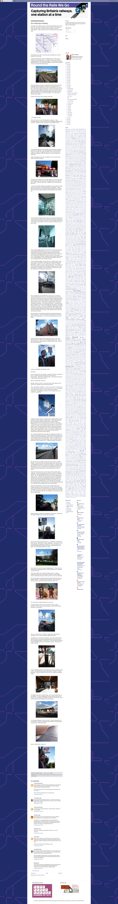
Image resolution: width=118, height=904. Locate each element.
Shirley (85, 420)
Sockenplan (67, 427)
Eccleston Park (74, 230)
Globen (71, 252)
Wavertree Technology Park (74, 476)
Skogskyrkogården (76, 424)
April (69, 111)
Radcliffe (84, 390)
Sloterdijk (66, 425)
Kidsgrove (79, 296)
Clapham (68, 202)
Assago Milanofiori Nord (76, 147)
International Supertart (70, 289)
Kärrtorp (84, 294)
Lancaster (74, 304)
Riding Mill (84, 398)
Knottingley (67, 302)
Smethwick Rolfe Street (69, 426)
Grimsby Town (83, 258)
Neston (81, 354)
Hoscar (73, 283)
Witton (79, 489)
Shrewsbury (71, 421)
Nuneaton (84, 367)
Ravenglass (67, 394)
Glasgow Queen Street (69, 251)
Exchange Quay (76, 236)
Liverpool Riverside (75, 316)
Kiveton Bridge (72, 301)
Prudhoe (80, 389)
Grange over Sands (78, 254)
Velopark (80, 468)
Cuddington (73, 214)
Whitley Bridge (77, 484)
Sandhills (76, 411)
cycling (69, 215)
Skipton (71, 424)
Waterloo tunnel (83, 475)
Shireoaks (81, 420)
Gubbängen (75, 259)
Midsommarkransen (68, 343)
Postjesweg (75, 387)
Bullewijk (84, 185)
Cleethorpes (80, 202)
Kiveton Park (78, 301)
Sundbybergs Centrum (78, 444)
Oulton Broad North (82, 373)
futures (74, 245)
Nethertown (84, 354)
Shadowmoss (70, 418)
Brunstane (76, 184)
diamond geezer (80, 589)
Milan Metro (77, 344)
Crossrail (81, 213)
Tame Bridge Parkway (68, 448)
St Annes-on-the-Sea (70, 433)
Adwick (79, 133)
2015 (68, 82)
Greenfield (71, 258)
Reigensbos (78, 397)
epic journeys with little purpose (75, 233)
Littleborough (84, 312)
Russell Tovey (80, 406)
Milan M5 (73, 344)
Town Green (71, 459)
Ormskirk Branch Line (69, 372)
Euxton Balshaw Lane (69, 236)
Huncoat (72, 285)
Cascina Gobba (67, 194)
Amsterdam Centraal (68, 139)
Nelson (78, 354)
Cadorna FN (84, 190)
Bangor (75, 151)
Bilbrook (84, 161)
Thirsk (72, 455)
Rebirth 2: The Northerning (72, 93)
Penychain (79, 380)
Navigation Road (74, 354)
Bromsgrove (71, 183)
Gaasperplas (79, 245)
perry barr (84, 380)
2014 (68, 83)
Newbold (66, 358)
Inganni (85, 288)
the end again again (71, 453)
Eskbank (68, 235)
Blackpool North (68, 168)
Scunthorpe (72, 413)
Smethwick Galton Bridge (81, 425)
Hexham (84, 277)
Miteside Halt (84, 345)
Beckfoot (84, 155)
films (79, 239)
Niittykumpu (81, 360)
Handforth (67, 267)
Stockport (80, 440)
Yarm (80, 496)
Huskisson (67, 286)
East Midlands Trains (77, 229)
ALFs (72, 136)
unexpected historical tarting (71, 465)
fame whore (83, 237)
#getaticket (67, 129)
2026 (68, 64)
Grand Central (72, 254)
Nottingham (70, 367)
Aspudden (81, 146)
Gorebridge (82, 253)
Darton (82, 217)
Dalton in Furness (83, 215)
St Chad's (78, 433)
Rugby (71, 405)
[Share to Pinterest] (52, 773)
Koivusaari (76, 302)
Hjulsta (85, 278)
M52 (78, 325)
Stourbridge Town (71, 442)
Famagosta (78, 237)
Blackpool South (71, 169)
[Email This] (47, 773)
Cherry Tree (84, 198)
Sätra (71, 412)
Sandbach (73, 411)
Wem (78, 478)
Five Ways (82, 240)
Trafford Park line (73, 460)
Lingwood (84, 311)
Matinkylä (72, 334)
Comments (69, 32)
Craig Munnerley (68, 210)
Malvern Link (75, 327)
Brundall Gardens (71, 184)
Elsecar (82, 231)
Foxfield (73, 243)
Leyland (71, 310)
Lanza (82, 305)
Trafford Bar (84, 459)
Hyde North (44, 774)
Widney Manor (79, 485)
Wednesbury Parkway (82, 477)
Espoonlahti (75, 235)
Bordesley (81, 175)
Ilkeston (72, 288)
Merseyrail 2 (83, 337)
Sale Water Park (69, 409)
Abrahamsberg (79, 131)
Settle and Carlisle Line (69, 417)
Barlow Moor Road (76, 152)
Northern (84, 363)
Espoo (71, 235)
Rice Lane (80, 398)
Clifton (83, 202)
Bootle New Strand (74, 174)
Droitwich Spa (83, 224)
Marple (66, 333)
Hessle (76, 277)
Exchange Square (83, 236)
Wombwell (76, 490)
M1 (72, 325)
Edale (78, 230)
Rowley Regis (84, 404)
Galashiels (78, 246)
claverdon (71, 202)
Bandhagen (71, 151)
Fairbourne (71, 237)
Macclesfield (72, 326)
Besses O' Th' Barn (78, 160)
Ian (70, 288)
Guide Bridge (80, 259)
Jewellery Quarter (81, 293)
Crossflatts (78, 213)
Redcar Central (68, 396)
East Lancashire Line (69, 229)
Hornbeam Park (68, 282)
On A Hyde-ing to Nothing (72, 99)
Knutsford (71, 302)
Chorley (79, 200)
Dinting (79, 222)
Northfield (75, 366)
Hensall (66, 277)
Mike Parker (75, 343)
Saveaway (74, 412)
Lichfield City (77, 310)
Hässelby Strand (78, 269)
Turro (85, 461)
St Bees (75, 433)
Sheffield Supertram (68, 419)
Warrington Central (77, 474)
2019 (68, 75)
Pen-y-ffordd (84, 378)
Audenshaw (71, 148)
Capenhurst (67, 193)
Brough (82, 183)
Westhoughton (74, 482)
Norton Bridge (83, 366)
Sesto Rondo (81, 416)
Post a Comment (36, 870)
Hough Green (80, 283)
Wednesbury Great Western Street (71, 477)
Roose (72, 403)
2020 (68, 74)
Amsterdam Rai (74, 139)
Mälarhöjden (67, 327)
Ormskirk (84, 371)
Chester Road (71, 199)
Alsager (66, 137)
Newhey (81, 358)
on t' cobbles (80, 371)
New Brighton (67, 355)
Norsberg (84, 361)
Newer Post (33, 873)
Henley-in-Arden (83, 276)
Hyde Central (39, 774)
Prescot (78, 388)
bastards (82, 154)
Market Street (84, 332)
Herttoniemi (73, 277)
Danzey (81, 216)
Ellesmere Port (78, 231)
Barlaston (71, 152)
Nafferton (74, 353)
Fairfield (75, 237)
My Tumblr (68, 503)
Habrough (80, 260)
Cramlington (74, 210)
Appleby (84, 141)
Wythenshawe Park (71, 496)
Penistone (70, 379)
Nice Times (70, 96)
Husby (85, 285)
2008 (68, 122)
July (68, 106)
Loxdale (70, 324)
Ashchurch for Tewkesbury (78, 144)
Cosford (85, 208)
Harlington (70, 268)
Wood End (80, 490)
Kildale (83, 296)
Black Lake (76, 167)
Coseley (81, 208)
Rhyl (73, 398)
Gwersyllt (71, 260)
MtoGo (80, 351)
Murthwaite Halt (72, 352)
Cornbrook (70, 208)
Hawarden (80, 270)
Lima (75, 311)
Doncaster (70, 223)
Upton (77, 466)
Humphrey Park (68, 285)
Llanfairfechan (83, 318)
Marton (85, 333)
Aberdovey (73, 130)
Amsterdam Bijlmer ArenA (81, 138)
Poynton (84, 387)
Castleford (72, 194)
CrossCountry (73, 213)
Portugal (81, 386)
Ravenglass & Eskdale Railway (75, 394)
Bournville (67, 176)
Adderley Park (83, 132)
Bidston (78, 161)
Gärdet (73, 247)
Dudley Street (84, 225)
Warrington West (83, 474)
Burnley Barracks (83, 186)
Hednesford (70, 274)
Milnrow (68, 345)
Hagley (72, 262)
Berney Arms (73, 159)
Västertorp (71, 468)
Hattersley (74, 270)
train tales (78, 460)
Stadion (77, 435)
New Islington (80, 355)
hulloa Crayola (83, 284)
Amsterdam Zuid (79, 139)
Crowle (66, 214)
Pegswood (76, 378)
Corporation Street (76, 208)
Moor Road (82, 346)
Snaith (81, 426)
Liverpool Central (78, 313)
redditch (66, 397)
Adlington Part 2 (71, 133)
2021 (68, 72)
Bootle (69, 174)
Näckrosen (71, 353)
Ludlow (73, 324)
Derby (69, 221)
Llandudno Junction (75, 318)
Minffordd (77, 345)
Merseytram (84, 338)
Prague (66, 388)
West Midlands (79, 23)
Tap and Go (78, 448)
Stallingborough (67, 436)
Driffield (78, 224)
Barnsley (66, 153)
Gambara (82, 246)
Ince (77, 288)
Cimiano (83, 201)
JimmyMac (36, 815)
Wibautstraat (67, 485)
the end (81, 452)
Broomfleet (79, 183)
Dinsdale (76, 222)
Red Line (76, 395)
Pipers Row (77, 382)
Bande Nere (67, 151)
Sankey (69, 412)
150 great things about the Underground (80, 574)
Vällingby (75, 467)
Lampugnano (71, 304)
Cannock (81, 192)
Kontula (80, 302)
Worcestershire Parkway (69, 493)
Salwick (81, 410)
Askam (76, 146)
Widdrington (72, 485)
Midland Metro (83, 342)
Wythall (66, 496)
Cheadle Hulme (69, 198)
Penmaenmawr (83, 379)
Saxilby (77, 412)
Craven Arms (78, 210)
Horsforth (76, 282)
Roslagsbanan (67, 404)
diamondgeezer (80, 221)
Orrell (80, 372)
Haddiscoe (84, 260)
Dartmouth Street (78, 217)
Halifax (66, 263)
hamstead (84, 266)
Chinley (76, 200)
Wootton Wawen (78, 492)
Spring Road (76, 432)
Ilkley (75, 288)
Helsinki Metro (71, 276)
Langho (82, 304)
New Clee (71, 355)
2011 (68, 117)
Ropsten (74, 403)
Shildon (69, 420)
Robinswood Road (71, 401)
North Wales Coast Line (79, 362)
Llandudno (67, 318)
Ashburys (72, 144)
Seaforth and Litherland (82, 413)
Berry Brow (77, 159)
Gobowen (78, 252)
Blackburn (80, 167)
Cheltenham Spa (79, 198)
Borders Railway (76, 175)
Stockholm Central (77, 439)
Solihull (77, 427)
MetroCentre (79, 339)
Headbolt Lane (79, 271)
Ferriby (66, 239)
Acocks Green (73, 132)
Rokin (80, 402)
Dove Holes (84, 223)
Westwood (78, 482)
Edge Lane (84, 230)
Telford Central (81, 449)
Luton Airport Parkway (80, 324)
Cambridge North (74, 192)
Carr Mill (82, 193)
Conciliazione (67, 206)
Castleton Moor (79, 194)
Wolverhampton (83, 489)
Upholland (67, 466)
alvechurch (76, 137)
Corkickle (66, 208)
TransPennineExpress (69, 461)
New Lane (84, 355)
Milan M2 (84, 343)
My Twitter (68, 502)
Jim (85, 293)
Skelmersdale (67, 424)
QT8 (71, 390)
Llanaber (71, 317)
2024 (68, 67)
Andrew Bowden (37, 783)
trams (85, 460)
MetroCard (74, 339)
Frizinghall (67, 244)
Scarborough (81, 412)
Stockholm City (83, 439)
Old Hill (70, 370)
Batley (85, 154)
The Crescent (78, 452)
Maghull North (83, 326)
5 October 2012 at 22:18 (38, 868)
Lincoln (77, 311)
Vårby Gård (67, 468)
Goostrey (78, 253)
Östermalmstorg (67, 373)
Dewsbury (74, 221)
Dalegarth (75, 215)
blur (70, 172)
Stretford (84, 443)
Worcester (84, 492)
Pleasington (81, 382)
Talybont (84, 447)
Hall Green (70, 263)
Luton (75, 324)
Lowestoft (67, 324)
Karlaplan (81, 294)
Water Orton (76, 475)
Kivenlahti (67, 301)
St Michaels (77, 434)
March (69, 112)
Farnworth (67, 238)
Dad (78, 513)
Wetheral (82, 482)
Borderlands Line (69, 175)
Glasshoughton (83, 251)
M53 (80, 325)
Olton (76, 371)
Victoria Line (73, 469)
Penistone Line (74, 379)
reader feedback (71, 395)
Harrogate (77, 268)
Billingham (67, 162)
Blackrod (84, 169)
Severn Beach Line (83, 417)
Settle (85, 416)
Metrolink (84, 339)
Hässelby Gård (72, 269)
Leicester (77, 309)
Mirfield (80, 345)
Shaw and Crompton (76, 418)
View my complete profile (76, 59)
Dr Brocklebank (73, 224)
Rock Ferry (76, 402)
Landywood (78, 304)
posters (71, 387)
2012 (68, 87)
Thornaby (79, 455)
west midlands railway (79, 481)
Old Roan (72, 370)
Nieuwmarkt (76, 360)
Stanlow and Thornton (78, 436)
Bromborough (71, 182)
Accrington (84, 131)
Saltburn (71, 410)
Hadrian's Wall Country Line (78, 261)
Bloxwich (71, 171)
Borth (85, 175)
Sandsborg (80, 411)
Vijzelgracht (82, 469)
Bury (69, 190)
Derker (72, 221)
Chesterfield (67, 200)
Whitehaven (71, 484)
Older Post (60, 873)
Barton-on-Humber (77, 154)
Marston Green (76, 333)
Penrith (73, 380)
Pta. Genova (84, 389)
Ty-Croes (71, 462)
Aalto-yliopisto (69, 130)
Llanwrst (69, 320)
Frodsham (70, 244)
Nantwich (77, 353)
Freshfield (79, 243)
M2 (73, 325)
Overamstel (74, 374)
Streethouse (81, 443)
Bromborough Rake (77, 182)
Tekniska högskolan (71, 449)
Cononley (84, 206)
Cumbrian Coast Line (79, 214)
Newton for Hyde (70, 359)
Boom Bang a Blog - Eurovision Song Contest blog (81, 563)
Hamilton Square (82, 265)
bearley (78, 155)
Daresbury (84, 216)
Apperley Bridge (80, 141)
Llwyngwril (73, 320)
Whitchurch (84, 483)
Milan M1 (81, 343)
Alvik (79, 137)
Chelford (74, 198)
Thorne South (67, 456)
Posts (68, 29)
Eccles (70, 230)
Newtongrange (71, 360)
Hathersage (71, 270)
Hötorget (76, 283)
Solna (80, 427)
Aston (81, 147)
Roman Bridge (83, 402)
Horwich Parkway (68, 283)
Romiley (66, 403)
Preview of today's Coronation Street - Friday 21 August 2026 (81, 507)
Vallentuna (70, 467)
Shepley (78, 419)
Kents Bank (67, 296)
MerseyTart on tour (76, 338)
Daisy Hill (71, 215)
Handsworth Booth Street (73, 267)
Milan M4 (70, 344)
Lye (68, 325)
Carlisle (76, 193)
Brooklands (75, 183)
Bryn (85, 184)
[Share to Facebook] (51, 773)
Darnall (74, 217)
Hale (81, 262)
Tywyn (73, 463)
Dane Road (77, 216)
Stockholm (71, 439)
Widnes (75, 485)
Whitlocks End (83, 484)
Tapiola (81, 448)
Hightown (72, 278)
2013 (68, 85)
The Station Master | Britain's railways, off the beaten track (81, 547)
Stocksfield (84, 440)
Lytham (70, 325)
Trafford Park (67, 460)
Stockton (70, 441)
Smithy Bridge (76, 426)
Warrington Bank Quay (69, 474)
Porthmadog (71, 386)
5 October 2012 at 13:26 (38, 811)
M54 (82, 325)
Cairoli (73, 191)
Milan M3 (66, 344)
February (69, 114)
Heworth (81, 277)
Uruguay (66, 467)
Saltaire (69, 410)
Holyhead (70, 281)
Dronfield (66, 225)
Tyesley (74, 462)
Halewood (84, 262)
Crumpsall (69, 214)
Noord (85, 360)
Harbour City (84, 267)
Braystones (67, 178)
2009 (68, 121)
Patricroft (66, 378)
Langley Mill (70, 305)
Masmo (70, 334)
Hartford (81, 268)
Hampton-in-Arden (79, 266)
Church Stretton (79, 201)
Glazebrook (67, 252)
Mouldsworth (70, 351)
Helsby (66, 275)
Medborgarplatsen (83, 334)
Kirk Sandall (82, 297)
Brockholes (67, 182)
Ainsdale (84, 133)
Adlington (66, 133)
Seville (66, 418)
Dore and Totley (75, 223)
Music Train (81, 352)
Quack (74, 390)
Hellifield (84, 274)
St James (73, 434)
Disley (82, 222)
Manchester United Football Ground (75, 331)
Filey (77, 239)
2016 (68, 80)
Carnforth (79, 193)
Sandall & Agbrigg (68, 411)
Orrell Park (84, 372)
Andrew (76, 140)
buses (72, 190)
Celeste (35, 836)
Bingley (77, 162)
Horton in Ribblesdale (82, 282)
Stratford (81, 442)
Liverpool (66, 313)
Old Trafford (76, 370)
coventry (74, 209)
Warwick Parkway (71, 475)
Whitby (81, 483)
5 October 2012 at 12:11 (38, 794)
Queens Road (77, 390)
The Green (77, 453)
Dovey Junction (68, 224)
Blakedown (77, 170)
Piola (74, 382)
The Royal (69, 455)
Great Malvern (77, 255)
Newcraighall (78, 358)
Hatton (77, 270)
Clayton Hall (75, 202)
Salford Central (75, 409)
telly (85, 449)
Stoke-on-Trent (74, 441)
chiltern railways (72, 200)
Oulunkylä (67, 374)
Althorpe (69, 137)
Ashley (85, 144)
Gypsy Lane (76, 260)
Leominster (84, 309)
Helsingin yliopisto (71, 275)
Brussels (83, 184)
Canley (79, 192)
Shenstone (74, 419)
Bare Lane (68, 152)
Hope (79, 281)
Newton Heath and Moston (78, 359)
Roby (82, 401)
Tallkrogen (78, 447)
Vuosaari (74, 470)
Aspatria (78, 146)
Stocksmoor (67, 441)
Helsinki (75, 275)
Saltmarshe (75, 410)
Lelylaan (81, 309)
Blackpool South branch (78, 169)
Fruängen (73, 244)
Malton (71, 327)
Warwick (66, 475)
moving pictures (76, 351)
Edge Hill (80, 230)
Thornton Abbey (72, 456)
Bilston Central (72, 162)
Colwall (76, 205)
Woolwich (72, 492)
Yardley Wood (76, 496)
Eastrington (67, 230)
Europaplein (84, 235)
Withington (76, 489)
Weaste (81, 476)
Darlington (70, 217)
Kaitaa (71, 294)
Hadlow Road (70, 261)
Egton (74, 231)
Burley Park (71, 186)
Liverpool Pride (68, 316)
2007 (68, 124)
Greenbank (67, 258)
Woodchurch (84, 490)
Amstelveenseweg (68, 138)
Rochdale (84, 401)
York (82, 496)
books (66, 174)
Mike (73, 343)
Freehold (76, 243)
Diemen (69, 222)
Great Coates (72, 255)
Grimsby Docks (77, 258)
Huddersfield (72, 284)
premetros (75, 388)
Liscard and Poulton (72, 312)
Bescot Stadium (72, 160)
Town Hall (75, 459)
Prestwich (69, 389)
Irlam (77, 289)
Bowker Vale (71, 176)
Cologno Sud (72, 205)
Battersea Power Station (73, 155)
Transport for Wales (76, 461)
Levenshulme (67, 310)
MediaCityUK (67, 335)
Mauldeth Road (77, 334)
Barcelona (81, 151)
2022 (68, 71)
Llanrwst (66, 320)
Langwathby (74, 305)
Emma (85, 231)
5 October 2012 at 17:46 (38, 825)
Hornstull (72, 282)
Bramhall (77, 177)
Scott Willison (36, 798)
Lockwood (76, 320)
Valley (73, 467)
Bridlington (81, 178)
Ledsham (69, 309)
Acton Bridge (78, 132)
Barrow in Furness (81, 153)
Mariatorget (79, 332)
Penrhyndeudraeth (68, 380)
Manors (74, 332)
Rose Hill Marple (83, 403)
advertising (76, 133)
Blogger (82, 900)
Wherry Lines (73, 483)
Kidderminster (75, 296)
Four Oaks (70, 243)
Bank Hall (78, 151)
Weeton (71, 478)
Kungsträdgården (76, 303)
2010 (68, 119)
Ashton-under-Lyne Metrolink (70, 146)
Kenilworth (79, 295)
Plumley (84, 382)
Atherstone (84, 147)
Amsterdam (74, 138)
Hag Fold (84, 261)
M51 (77, 325)
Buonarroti (67, 186)
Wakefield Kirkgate (82, 470)
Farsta (72, 238)
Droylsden (70, 225)
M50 (75, 325)
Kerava (71, 296)
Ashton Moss (72, 145)
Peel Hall (72, 378)
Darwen (85, 217)
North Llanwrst (67, 362)
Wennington (82, 478)
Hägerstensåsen (68, 262)
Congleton (76, 206)
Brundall (66, 184)
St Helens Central (83, 433)
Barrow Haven (75, 153)
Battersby (66, 155)
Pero (81, 380)
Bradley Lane (72, 177)
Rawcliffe (66, 395)
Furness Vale (70, 245)
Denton (66, 221)
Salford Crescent (80, 409)
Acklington (67, 132)
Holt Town (67, 281)
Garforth (76, 247)
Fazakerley (79, 238)
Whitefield (67, 484)
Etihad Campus (79, 235)
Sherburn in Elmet (83, 419)
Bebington (81, 155)
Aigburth (81, 133)
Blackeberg (84, 167)
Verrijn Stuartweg (68, 469)
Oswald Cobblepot (74, 373)
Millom (83, 344)
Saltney (78, 410)
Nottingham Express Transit (77, 367)
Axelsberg (84, 148)
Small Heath (74, 425)
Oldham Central (80, 370)
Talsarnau (81, 447)
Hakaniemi (78, 262)
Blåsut (81, 170)
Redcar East (73, 396)
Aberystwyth (67, 131)
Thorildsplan (76, 455)
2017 (68, 79)
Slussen (70, 425)
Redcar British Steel (82, 395)
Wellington (75, 478)
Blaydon (83, 170)
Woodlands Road (73, 491)
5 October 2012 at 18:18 (38, 833)
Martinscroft (81, 333)
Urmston (84, 466)
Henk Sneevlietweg (77, 276)
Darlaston (66, 217)
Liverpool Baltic (71, 313)
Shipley (73, 420)
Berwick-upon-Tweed (82, 159)
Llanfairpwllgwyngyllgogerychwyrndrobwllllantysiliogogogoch (75, 319)
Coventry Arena (78, 209)
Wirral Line (70, 489)
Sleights (84, 424)
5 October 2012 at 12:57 (38, 803)
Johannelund (67, 294)
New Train (79, 541)
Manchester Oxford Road (77, 328)
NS (82, 367)
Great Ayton (67, 255)
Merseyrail (75, 337)
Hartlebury (84, 268)
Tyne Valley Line (68, 463)
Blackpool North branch (75, 168)
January (69, 115)
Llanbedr (75, 317)
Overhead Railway (79, 374)
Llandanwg (79, 317)
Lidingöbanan (67, 311)
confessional (72, 206)
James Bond (77, 290)
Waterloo (79, 475)
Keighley (70, 295)
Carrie (85, 193)
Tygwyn (76, 462)
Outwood (70, 374)
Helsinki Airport (80, 275)
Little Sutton (79, 312)
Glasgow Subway (77, 251)
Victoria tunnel (78, 469)
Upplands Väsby (72, 466)
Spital (72, 432)
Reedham (74, 397)
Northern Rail (59, 774)
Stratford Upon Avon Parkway (74, 443)
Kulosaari (71, 303)
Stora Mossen (80, 441)
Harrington (73, 268)
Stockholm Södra (68, 440)
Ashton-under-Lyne (83, 145)
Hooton (76, 281)
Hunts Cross (81, 285)
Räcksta (81, 390)
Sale (66, 409)
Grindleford (67, 259)
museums (77, 352)
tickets (80, 456)
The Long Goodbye (78, 454)
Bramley (81, 177)
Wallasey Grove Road (79, 471)
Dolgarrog (67, 223)
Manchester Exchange (69, 328)
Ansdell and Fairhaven (73, 141)
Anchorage (72, 140)
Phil (66, 381)
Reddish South (83, 396)
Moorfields (70, 347)
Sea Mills (76, 413)
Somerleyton (73, 428)
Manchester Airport (82, 327)
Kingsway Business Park (76, 297)
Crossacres (69, 213)
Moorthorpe (78, 347)
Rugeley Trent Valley (82, 405)
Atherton (66, 148)
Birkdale (84, 162)
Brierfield (84, 178)
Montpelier (78, 346)
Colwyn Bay (79, 205)
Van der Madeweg (80, 467)
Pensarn (75, 380)
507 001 (70, 129)
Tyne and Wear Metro (82, 462)
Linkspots (67, 312)
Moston (66, 351)
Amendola (82, 137)
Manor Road (70, 332)
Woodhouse (67, 491)
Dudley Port (79, 225)
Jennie (76, 293)
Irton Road (80, 289)
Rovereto (79, 404)
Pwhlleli (69, 390)
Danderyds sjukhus (71, 216)
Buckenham (67, 185)
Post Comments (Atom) (40, 875)
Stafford (84, 435)
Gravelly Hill (84, 254)
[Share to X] (49, 773)
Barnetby (84, 152)
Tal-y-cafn (74, 447)
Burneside (78, 186)
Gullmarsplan (67, 260)
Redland (70, 397)
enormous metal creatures (70, 232)
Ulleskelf (81, 463)
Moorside (74, 347)
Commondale (84, 205)
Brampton (84, 177)
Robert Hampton (80, 512)
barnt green (70, 153)
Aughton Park (75, 148)
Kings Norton (70, 297)
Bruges (85, 183)
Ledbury (66, 309)
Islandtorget (84, 289)
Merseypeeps (68, 337)
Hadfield (66, 261)
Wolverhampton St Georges (69, 490)
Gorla (85, 253)
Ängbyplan (79, 140)
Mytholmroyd (67, 353)
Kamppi (78, 294)
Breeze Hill (77, 178)
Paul (69, 378)
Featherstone (84, 238)
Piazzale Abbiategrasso (71, 381)
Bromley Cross (83, 182)
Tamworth (74, 448)
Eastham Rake (83, 229)
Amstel (85, 137)
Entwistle (82, 232)
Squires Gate (80, 432)
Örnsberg (76, 372)
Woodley (84, 491)
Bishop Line (67, 167)
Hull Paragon (77, 284)
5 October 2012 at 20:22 (38, 845)
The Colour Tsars (71, 452)
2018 (68, 77)
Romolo (69, 403)
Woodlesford (80, 491)
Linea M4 (80, 311)
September (70, 103)
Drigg (80, 224)
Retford (82, 397)
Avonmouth (80, 148)
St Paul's (81, 434)
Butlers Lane (76, 190)
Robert (75, 400)
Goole (76, 253)
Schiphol (84, 412)
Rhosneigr (71, 398)
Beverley (75, 161)
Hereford (69, 277)
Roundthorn (76, 404)
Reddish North (78, 396)
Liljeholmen (72, 311)
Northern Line (78, 365)
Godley (82, 252)
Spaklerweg (69, 432)
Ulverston (84, 463)
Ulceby (78, 463)
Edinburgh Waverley (68, 231)
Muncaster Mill (67, 352)
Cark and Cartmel (72, 193)
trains (82, 460)
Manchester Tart (49, 774)
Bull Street (81, 185)
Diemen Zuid (73, 222)
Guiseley (84, 259)
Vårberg (84, 467)
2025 (68, 66)
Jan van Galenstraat (71, 293)
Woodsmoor (67, 492)
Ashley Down (67, 145)
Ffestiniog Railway (73, 239)
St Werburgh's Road (71, 435)
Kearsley (66, 295)
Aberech (77, 130)
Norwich (66, 367)
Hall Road (79, 263)
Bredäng (71, 178)
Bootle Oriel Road (82, 174)
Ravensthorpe (84, 394)
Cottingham (67, 209)
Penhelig (66, 379)
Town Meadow (79, 459)
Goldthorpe (72, 253)
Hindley (82, 278)
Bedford (66, 156)
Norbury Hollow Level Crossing (74, 361)
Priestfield (73, 389)
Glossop (74, 252)
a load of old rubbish (80, 129)
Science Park (67, 413)
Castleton (75, 194)
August (69, 104)
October (69, 91)
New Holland (76, 355)
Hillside (76, 278)
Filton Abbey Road (83, 239)
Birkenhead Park (73, 164)
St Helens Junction (68, 434)
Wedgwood (84, 476)
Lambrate (66, 304)
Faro (69, 238)
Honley (74, 281)
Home (47, 873)
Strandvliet (78, 442)
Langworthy (78, 305)
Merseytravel (54, 774)
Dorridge (80, 223)
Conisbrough (80, 206)
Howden (84, 283)
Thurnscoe (77, 456)
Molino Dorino (71, 346)
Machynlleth (76, 326)
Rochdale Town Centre (69, 402)
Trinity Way (82, 461)
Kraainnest (84, 302)
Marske (72, 333)
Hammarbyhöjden (68, 266)
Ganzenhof (69, 247)
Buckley (71, 185)
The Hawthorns (81, 453)
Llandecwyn (84, 317)
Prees (72, 388)
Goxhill (69, 254)
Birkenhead (67, 163)
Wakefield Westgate (68, 471)
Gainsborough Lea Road (72, 246)
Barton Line (72, 154)
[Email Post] (45, 773)
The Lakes (72, 454)
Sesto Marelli (77, 416)
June (69, 107)
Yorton (70, 497)
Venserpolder (84, 468)
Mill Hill (81, 344)
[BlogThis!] (48, 773)
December (70, 88)
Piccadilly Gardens (78, 381)
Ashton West (77, 145)
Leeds (72, 309)
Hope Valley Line (83, 281)
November (70, 90)
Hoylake (66, 284)
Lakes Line (84, 303)
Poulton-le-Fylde (80, 387)
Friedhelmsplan (83, 243)
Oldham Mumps (72, 371)
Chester (66, 199)
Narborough (81, 353)
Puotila (66, 390)
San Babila (84, 410)
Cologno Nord (67, 205)
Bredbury (35, 774)
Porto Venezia (77, 386)
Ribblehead (76, 398)
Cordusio (84, 207)
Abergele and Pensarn (82, 130)
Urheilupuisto (81, 466)
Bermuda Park (67, 159)
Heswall (79, 277)
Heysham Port (67, 278)
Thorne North (84, 455)
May (68, 109)
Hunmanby (76, 285)
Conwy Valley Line (76, 207)
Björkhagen (72, 167)
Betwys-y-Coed (71, 161)
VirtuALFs (71, 470)
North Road (72, 362)
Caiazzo (70, 191)
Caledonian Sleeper (78, 191)
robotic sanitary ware (77, 401)
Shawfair (81, 418)
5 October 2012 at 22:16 (38, 859)
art (82, 143)
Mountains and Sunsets (72, 94)
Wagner (77, 470)
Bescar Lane (67, 160)
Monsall (75, 346)
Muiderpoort (84, 351)
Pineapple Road (71, 382)
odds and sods (76, 368)
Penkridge (79, 379)
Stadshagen (81, 435)
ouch (78, 373)
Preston (66, 389)
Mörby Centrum (83, 347)
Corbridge (81, 207)
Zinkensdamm (73, 497)
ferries (69, 239)
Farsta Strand (75, 238)
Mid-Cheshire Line (77, 340)
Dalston (78, 215)
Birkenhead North (79, 163)
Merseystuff (67, 338)
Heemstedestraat (75, 274)
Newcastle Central (72, 358)
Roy (66, 405)
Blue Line (79, 171)
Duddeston (76, 225)
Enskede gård (78, 232)
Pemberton (80, 378)
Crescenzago (84, 210)
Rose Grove (78, 403)
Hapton (80, 267)
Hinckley (79, 278)
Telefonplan (77, 449)
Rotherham (72, 404)
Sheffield (84, 418)
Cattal (83, 194)
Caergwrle (67, 191)
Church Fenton (73, 201)
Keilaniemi (73, 295)
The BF (81, 451)
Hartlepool (67, 269)
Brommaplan (67, 183)
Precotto (69, 388)
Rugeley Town (75, 405)
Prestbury (84, 388)
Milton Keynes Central (72, 345)
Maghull (79, 326)
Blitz (68, 97)
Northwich (79, 366)
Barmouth (81, 152)
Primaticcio (76, 389)
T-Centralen (71, 447)
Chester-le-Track (83, 199)
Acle (70, 132)
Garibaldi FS (84, 247)
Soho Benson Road (73, 427)
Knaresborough (83, 301)
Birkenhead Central (72, 163)
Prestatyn (81, 388)
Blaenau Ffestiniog (68, 170)
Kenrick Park (84, 295)
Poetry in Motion (71, 101)
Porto (74, 386)
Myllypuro (84, 352)
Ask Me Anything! (70, 505)
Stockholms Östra (75, 440)
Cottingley (71, 209)
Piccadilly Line (83, 381)
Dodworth (84, 222)
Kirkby (85, 297)
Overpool (84, 374)
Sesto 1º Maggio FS (70, 416)
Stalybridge (73, 436)
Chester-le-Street (77, 199)
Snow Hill (84, 426)
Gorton (66, 254)
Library (74, 310)
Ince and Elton (80, 288)
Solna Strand (67, 428)
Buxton (80, 190)
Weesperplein (67, 478)
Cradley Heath (83, 209)
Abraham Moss (73, 131)
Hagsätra (75, 262)
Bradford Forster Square (78, 176)
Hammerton (73, 266)
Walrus (69, 473)
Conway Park (67, 207)
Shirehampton (77, 420)
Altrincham (73, 137)
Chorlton (82, 200)
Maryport (66, 334)
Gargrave (79, 247)
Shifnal (66, 420)
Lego (75, 309)
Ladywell (80, 303)
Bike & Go (81, 161)
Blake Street (74, 170)
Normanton (81, 361)
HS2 (69, 284)
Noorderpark (67, 361)
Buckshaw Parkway (75, 185)
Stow (75, 442)
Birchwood (80, 162)
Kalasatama (74, 294)
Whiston (78, 483)
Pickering (66, 382)
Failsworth (67, 237)
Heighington (81, 274)
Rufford (68, 405)
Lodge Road (81, 320)
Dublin (73, 225)
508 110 (74, 129)
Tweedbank (67, 462)
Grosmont (71, 259)
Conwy (71, 207)
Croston (85, 213)
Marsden (69, 333)
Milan (79, 343)
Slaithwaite (81, 424)
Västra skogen (75, 468)
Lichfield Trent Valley (82, 310)
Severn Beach (77, 417)
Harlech (66, 268)
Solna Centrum (83, 427)
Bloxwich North (75, 171)
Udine (76, 463)
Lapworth (84, 305)
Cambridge (69, 192)
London (84, 320)
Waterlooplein (67, 476)
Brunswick (79, 184)
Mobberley (67, 346)
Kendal (76, 295)
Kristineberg (67, 303)
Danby (66, 216)
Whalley (69, 483)
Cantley (85, 192)
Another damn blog (81, 532)
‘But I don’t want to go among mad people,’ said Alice (80, 534)
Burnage (75, 186)
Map (76, 332)
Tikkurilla (83, 456)
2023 (68, 69)
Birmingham (80, 164)
